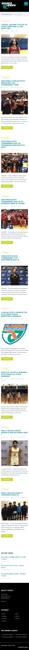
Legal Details (4, 645)
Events (17, 616)
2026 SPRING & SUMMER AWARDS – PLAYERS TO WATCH (13, 558)
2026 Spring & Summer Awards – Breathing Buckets (12, 566)
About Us (18, 618)
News (17, 613)
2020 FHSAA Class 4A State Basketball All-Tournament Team (13, 83)
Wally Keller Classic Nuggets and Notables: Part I (14, 432)
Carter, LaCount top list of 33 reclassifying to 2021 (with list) (14, 26)
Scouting (4, 618)
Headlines (15, 87)
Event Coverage (17, 149)
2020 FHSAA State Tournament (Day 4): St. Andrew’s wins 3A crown (13, 201)
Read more (6, 67)
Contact (4, 621)
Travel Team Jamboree (7, 634)
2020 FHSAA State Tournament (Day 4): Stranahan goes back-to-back (13, 144)
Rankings (4, 616)
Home (3, 613)
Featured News (17, 318)
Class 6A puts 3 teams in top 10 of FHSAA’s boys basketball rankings (14, 314)
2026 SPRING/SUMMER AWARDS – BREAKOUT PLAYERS (13, 575)
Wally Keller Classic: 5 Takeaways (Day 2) (12, 494)
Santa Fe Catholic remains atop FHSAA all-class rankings (13, 374)
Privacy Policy (11, 645)
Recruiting (15, 31)
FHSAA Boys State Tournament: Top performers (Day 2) (10, 258)
